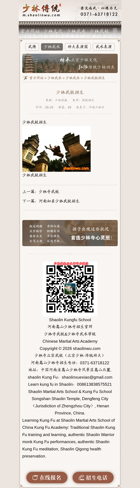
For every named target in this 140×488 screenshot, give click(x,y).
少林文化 (53, 31)
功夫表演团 (78, 47)
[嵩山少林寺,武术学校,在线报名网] (70, 10)
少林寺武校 (49, 192)
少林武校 (99, 31)
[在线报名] (46, 477)
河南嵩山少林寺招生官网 (70, 327)
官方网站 (30, 31)
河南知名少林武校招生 (59, 201)
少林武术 (76, 31)
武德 (32, 47)
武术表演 (104, 47)
